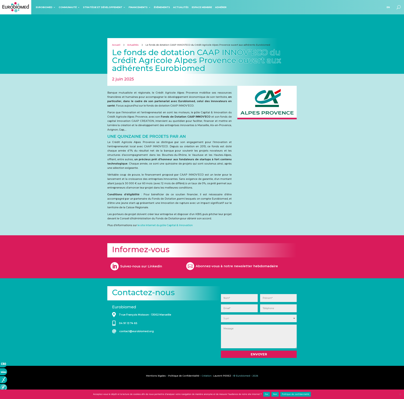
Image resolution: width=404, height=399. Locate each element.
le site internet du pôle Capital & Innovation (165, 225)
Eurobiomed (44, 7)
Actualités (181, 7)
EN (388, 7)
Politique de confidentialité (295, 394)
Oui (266, 394)
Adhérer (220, 7)
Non (275, 394)
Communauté (68, 7)
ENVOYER (259, 354)
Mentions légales (156, 375)
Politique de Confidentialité (183, 375)
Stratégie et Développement (102, 7)
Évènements (162, 7)
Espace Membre (202, 7)
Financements (138, 7)
